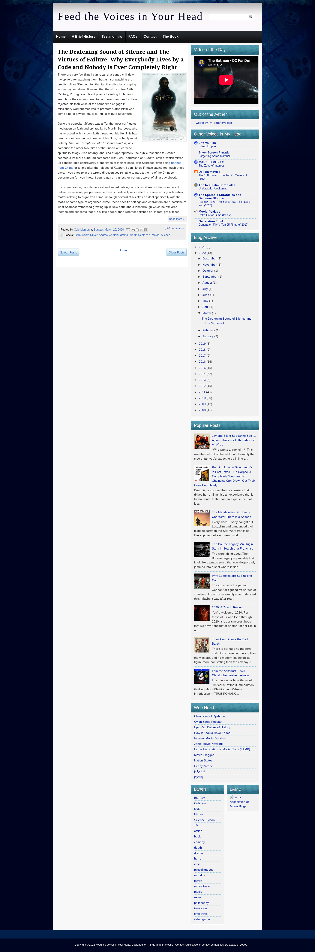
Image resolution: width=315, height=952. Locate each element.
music (198, 891)
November (210, 264)
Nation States (203, 760)
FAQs (132, 36)
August (207, 282)
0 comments (176, 228)
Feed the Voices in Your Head (130, 16)
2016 (78, 235)
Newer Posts (68, 252)
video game (202, 919)
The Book (170, 36)
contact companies (213, 944)
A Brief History (83, 36)
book (197, 836)
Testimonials (112, 36)
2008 (203, 410)
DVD (197, 808)
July (205, 289)
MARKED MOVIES (211, 162)
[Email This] (133, 230)
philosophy (201, 902)
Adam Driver (89, 235)
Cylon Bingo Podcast (208, 721)
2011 (202, 392)
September (210, 276)
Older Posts (176, 252)
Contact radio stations (188, 944)
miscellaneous (203, 869)
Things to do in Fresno (160, 944)
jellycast (199, 771)
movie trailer (202, 886)
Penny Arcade (203, 766)
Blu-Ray (199, 797)
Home (61, 36)
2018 (203, 349)
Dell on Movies (209, 171)
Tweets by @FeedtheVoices (213, 122)
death (198, 847)
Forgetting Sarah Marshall (215, 156)
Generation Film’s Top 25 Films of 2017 (223, 224)
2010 (203, 398)
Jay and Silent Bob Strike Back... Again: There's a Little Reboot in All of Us (234, 440)
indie (197, 864)
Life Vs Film (207, 143)
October (208, 270)
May (205, 300)
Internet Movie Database (211, 738)
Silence (165, 235)
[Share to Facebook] (145, 230)
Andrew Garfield (108, 235)
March (207, 313)
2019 (203, 343)
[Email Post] (128, 229)
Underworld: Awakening (213, 188)
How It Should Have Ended (212, 732)
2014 (203, 373)
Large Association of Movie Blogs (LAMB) (222, 749)
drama (124, 235)
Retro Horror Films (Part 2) (215, 215)
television (200, 908)
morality (199, 875)
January (208, 336)
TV (196, 825)
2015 (203, 367)
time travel (201, 913)
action (198, 831)
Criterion (200, 803)
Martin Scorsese (140, 235)
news (197, 897)
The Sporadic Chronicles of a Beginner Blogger (220, 196)
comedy (199, 842)
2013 (203, 379)
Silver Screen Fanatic (214, 152)
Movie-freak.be (209, 211)
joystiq (198, 777)
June (206, 294)
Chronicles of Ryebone (209, 716)
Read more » (176, 219)
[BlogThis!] (137, 230)
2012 (203, 385)
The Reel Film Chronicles (217, 185)
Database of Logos (236, 944)
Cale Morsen (82, 229)
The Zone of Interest (211, 165)
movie (155, 235)
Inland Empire (207, 146)
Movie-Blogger (204, 755)
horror (198, 858)
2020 (203, 253)
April (205, 306)
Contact (150, 36)
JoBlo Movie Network (208, 743)
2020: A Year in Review (227, 607)
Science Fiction (204, 820)
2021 (203, 247)
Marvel (198, 814)
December (210, 258)
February (209, 330)
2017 (203, 355)
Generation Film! (211, 221)
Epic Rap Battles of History (212, 727)
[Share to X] (141, 230)
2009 (203, 404)
